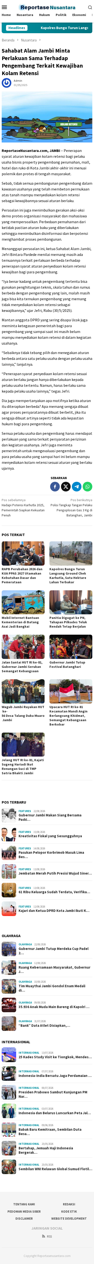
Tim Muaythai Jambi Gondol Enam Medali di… (52, 988)
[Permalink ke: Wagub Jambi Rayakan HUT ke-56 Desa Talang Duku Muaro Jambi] (23, 691)
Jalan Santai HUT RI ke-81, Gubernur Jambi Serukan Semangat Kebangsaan (22, 666)
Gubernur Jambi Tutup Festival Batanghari (67, 664)
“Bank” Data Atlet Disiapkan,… (44, 1025)
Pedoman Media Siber (24, 1211)
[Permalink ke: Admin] (6, 82)
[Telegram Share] (76, 486)
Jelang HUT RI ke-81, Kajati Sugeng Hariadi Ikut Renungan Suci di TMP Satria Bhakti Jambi (23, 766)
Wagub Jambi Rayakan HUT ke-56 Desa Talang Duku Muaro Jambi (23, 713)
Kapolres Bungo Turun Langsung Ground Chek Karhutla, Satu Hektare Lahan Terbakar (67, 575)
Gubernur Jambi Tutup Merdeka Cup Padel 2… (53, 951)
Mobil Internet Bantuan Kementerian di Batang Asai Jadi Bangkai (20, 622)
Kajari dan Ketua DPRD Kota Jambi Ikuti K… (54, 910)
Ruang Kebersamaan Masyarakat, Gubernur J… (54, 969)
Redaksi (69, 1204)
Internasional (29, 1052)
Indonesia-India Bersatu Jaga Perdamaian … (55, 1076)
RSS (49, 1236)
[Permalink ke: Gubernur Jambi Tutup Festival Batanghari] (70, 647)
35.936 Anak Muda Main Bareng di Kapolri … (54, 1007)
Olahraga (25, 944)
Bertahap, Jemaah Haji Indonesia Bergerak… (46, 1150)
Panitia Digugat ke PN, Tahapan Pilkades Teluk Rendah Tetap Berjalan (68, 622)
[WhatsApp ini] (87, 486)
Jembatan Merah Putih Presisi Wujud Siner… (55, 873)
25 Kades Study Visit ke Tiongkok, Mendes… (55, 1057)
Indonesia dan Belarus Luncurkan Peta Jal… (55, 1113)
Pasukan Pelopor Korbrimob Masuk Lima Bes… (51, 854)
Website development (69, 1219)
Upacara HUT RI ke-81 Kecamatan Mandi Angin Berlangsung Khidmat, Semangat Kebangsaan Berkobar (68, 716)
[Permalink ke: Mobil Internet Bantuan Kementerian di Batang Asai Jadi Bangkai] (23, 602)
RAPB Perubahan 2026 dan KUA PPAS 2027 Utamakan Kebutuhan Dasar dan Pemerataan (22, 575)
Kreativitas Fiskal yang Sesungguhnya (50, 836)
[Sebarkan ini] (55, 486)
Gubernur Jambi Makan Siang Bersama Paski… (50, 817)
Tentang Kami (24, 1204)
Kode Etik (69, 1211)
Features (25, 811)
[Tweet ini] (66, 486)
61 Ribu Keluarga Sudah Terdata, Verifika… (54, 892)
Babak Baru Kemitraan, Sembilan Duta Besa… (50, 1131)
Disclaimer (24, 1219)
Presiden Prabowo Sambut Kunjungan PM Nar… (53, 1094)
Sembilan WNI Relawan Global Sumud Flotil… (55, 1169)
